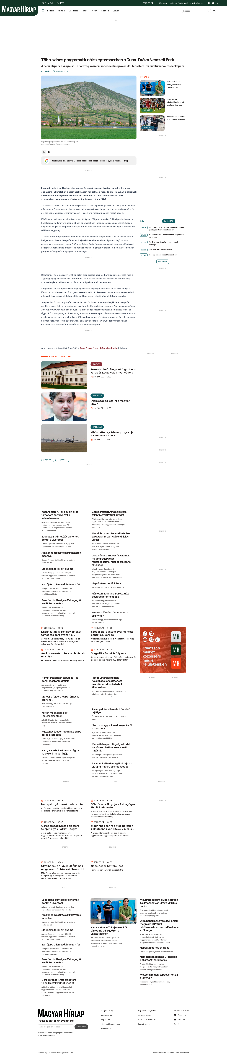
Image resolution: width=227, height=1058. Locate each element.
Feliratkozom (81, 1027)
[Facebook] (209, 3)
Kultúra (96, 364)
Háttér (85, 11)
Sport (94, 11)
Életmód (105, 11)
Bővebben (162, 261)
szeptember (62, 460)
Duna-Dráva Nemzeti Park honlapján (98, 348)
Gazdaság (73, 11)
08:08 (143, 228)
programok (47, 460)
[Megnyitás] (43, 11)
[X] (217, 3)
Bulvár (116, 11)
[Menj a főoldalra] (19, 9)
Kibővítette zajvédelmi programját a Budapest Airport (113, 434)
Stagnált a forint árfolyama (160, 249)
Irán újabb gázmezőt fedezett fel (163, 255)
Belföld (50, 11)
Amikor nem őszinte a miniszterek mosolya (176, 118)
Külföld (61, 11)
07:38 (143, 250)
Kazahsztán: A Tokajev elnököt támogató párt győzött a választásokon (174, 87)
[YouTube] (213, 3)
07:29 (143, 255)
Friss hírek (49, 3)
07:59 (143, 235)
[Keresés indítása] (208, 11)
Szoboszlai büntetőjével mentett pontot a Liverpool (175, 102)
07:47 (143, 242)
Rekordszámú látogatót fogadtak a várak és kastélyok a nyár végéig (113, 371)
